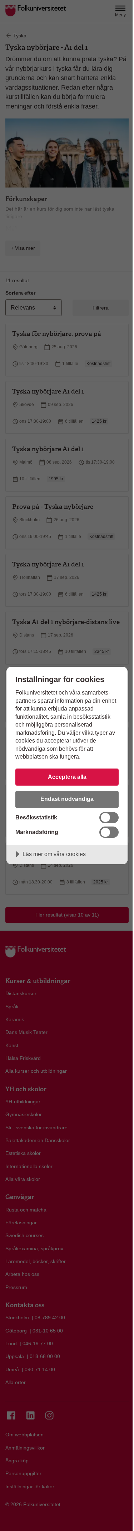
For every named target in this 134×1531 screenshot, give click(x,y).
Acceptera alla (67, 777)
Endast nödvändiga (67, 799)
